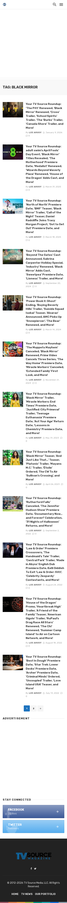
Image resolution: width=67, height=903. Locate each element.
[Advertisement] (33, 44)
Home (15, 894)
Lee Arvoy (35, 132)
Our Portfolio (45, 894)
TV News (27, 894)
